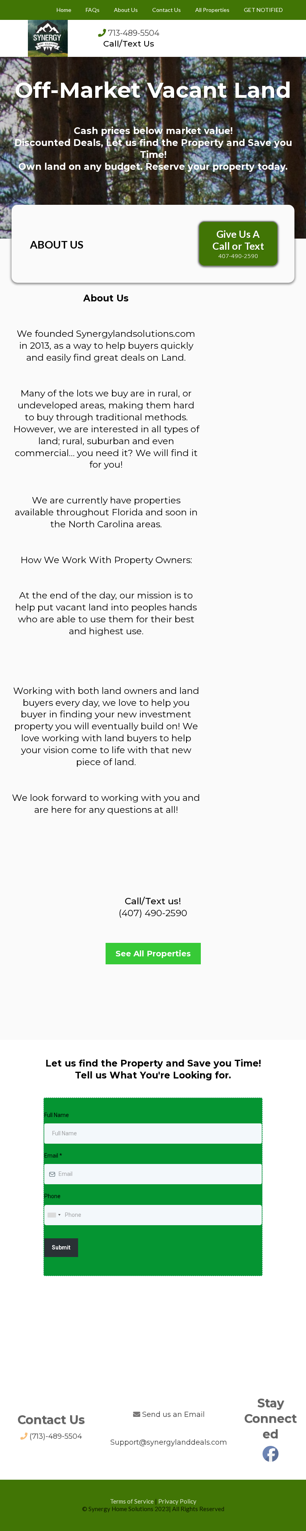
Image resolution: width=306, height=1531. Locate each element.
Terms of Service (132, 1501)
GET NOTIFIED (263, 9)
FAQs (93, 9)
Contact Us (166, 9)
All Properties (212, 9)
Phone (52, 1196)
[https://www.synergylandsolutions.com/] (48, 37)
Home (64, 9)
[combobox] (54, 1215)
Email (53, 1155)
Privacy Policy (177, 1501)
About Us (126, 9)
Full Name (56, 1115)
